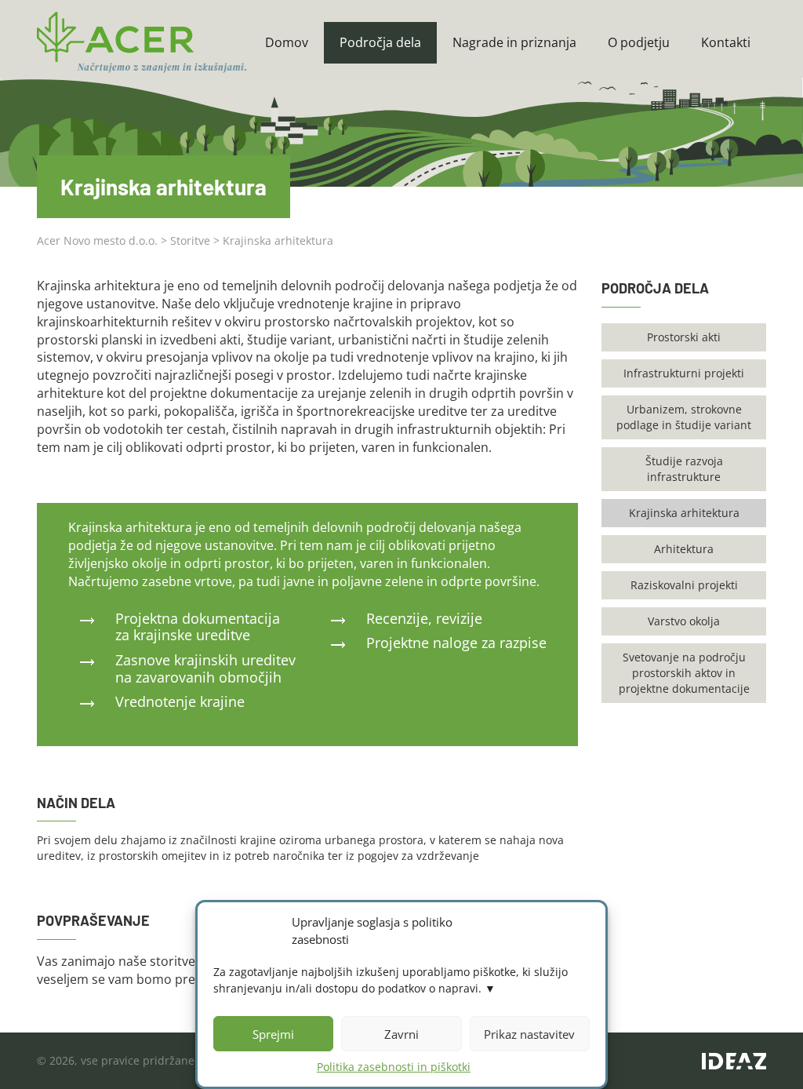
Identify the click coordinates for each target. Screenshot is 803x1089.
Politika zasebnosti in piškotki (394, 1066)
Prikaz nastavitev (529, 1034)
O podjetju (639, 42)
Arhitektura (684, 548)
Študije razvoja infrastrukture (684, 468)
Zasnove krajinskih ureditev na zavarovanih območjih (205, 668)
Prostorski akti (684, 337)
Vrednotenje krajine (180, 701)
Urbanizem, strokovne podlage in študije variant (683, 417)
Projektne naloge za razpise (456, 642)
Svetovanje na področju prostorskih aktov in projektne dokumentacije (684, 673)
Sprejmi (273, 1034)
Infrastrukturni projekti (683, 373)
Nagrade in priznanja (514, 42)
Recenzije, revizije (424, 618)
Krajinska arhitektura (684, 512)
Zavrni (401, 1034)
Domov (286, 42)
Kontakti (725, 42)
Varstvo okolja (684, 621)
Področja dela (380, 42)
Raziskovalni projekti (684, 584)
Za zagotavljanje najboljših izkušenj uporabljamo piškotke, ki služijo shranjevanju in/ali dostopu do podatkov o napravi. (390, 980)
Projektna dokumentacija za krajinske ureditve (197, 627)
